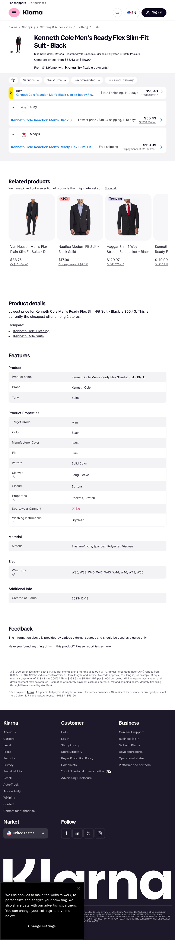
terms (30, 692)
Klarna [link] (13, 27)
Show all (111, 188)
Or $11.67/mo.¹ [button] (115, 264)
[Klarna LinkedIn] (77, 833)
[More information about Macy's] (13, 134)
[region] (42, 911)
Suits (75, 398)
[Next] (160, 230)
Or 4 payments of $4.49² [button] (73, 264)
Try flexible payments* (93, 67)
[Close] (78, 888)
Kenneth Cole (81, 387)
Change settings (42, 926)
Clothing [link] (82, 27)
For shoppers (17, 3)
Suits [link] (96, 27)
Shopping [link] (28, 27)
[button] (132, 12)
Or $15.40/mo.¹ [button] (19, 264)
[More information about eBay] (13, 107)
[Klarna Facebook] (66, 833)
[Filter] (13, 80)
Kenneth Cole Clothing (31, 331)
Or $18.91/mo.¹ (149, 95)
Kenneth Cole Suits (28, 336)
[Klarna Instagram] (100, 833)
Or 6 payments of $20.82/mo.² (138, 149)
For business (37, 3)
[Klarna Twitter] (88, 833)
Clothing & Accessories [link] (56, 27)
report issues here (98, 646)
